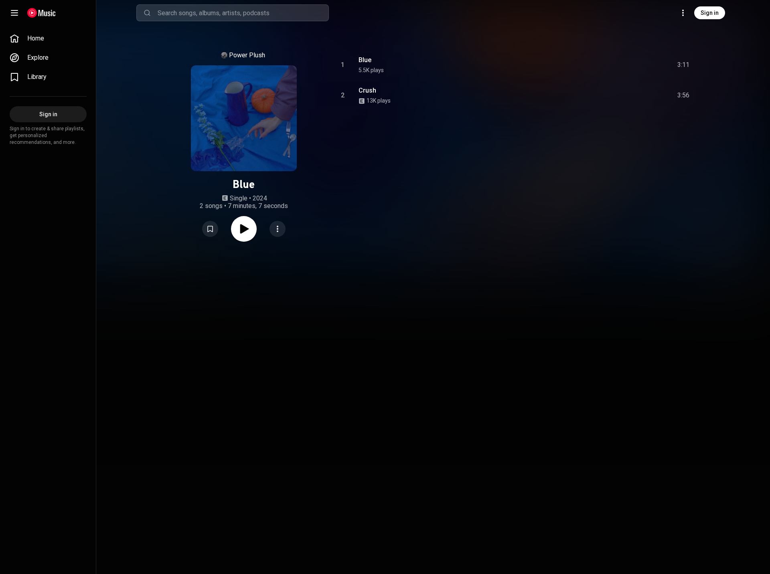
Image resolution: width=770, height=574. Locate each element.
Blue (365, 60)
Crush (367, 90)
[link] (48, 38)
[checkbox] (684, 65)
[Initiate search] (147, 12)
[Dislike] (636, 65)
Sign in (710, 13)
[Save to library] (210, 229)
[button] (210, 229)
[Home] (41, 13)
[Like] (619, 65)
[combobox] (243, 13)
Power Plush (247, 55)
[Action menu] (278, 229)
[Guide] (14, 13)
